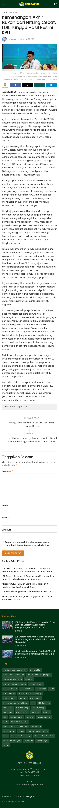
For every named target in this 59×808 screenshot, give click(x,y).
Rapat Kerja (42, 741)
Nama (6, 505)
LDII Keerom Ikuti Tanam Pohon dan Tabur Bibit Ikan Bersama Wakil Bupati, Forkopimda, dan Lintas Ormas (35, 625)
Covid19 (28, 679)
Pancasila (36, 726)
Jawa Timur (35, 698)
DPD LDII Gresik (36, 684)
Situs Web (7, 529)
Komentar (8, 471)
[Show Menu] (3, 4)
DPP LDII (20, 802)
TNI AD (6, 745)
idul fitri (22, 698)
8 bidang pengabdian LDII (15, 670)
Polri (5, 736)
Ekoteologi (41, 689)
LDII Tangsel (21, 712)
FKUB (52, 689)
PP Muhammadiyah (11, 741)
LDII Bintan (8, 708)
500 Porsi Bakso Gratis (13, 675)
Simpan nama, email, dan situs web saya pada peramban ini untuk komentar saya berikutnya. (27, 544)
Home (4, 12)
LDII (25, 406)
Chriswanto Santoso (12, 679)
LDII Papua (8, 712)
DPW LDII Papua (10, 689)
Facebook (6, 796)
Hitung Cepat (16, 406)
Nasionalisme (44, 717)
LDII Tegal (35, 712)
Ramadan (28, 741)
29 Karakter (35, 670)
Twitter (18, 796)
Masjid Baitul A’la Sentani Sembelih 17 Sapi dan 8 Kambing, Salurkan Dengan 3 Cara (35, 652)
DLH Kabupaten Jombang (14, 684)
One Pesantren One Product (15, 726)
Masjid (46, 712)
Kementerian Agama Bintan (15, 703)
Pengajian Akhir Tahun (38, 731)
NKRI (5, 722)
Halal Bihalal (9, 693)
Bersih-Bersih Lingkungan (39, 675)
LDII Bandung (44, 703)
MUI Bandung (16, 717)
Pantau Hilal (8, 731)
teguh (13, 39)
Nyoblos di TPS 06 (19, 722)
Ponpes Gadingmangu (21, 736)
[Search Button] (55, 4)
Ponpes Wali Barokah (44, 736)
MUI (5, 717)
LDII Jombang (22, 708)
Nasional (30, 717)
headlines (13, 12)
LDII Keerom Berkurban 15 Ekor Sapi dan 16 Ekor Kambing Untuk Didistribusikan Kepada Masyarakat (35, 639)
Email (5, 517)
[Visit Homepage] (29, 4)
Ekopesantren (27, 689)
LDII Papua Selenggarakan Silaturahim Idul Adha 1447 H (28, 591)
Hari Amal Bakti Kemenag (30, 693)
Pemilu (21, 731)
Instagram (30, 796)
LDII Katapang (38, 708)
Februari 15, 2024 (27, 39)
